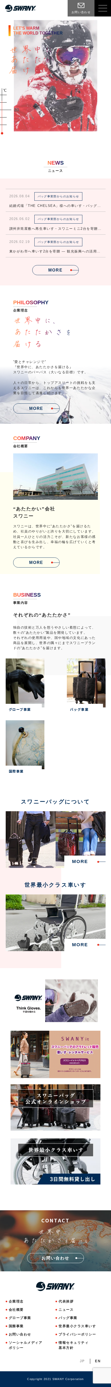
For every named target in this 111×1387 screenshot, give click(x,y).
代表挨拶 (66, 1301)
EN (97, 1361)
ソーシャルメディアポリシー (26, 1345)
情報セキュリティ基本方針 (74, 1345)
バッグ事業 (68, 1318)
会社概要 (16, 1310)
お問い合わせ (20, 1334)
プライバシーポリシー (77, 1334)
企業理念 (16, 1301)
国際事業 (16, 1326)
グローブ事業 (20, 1318)
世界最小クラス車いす (77, 1326)
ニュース (66, 1310)
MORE (55, 270)
